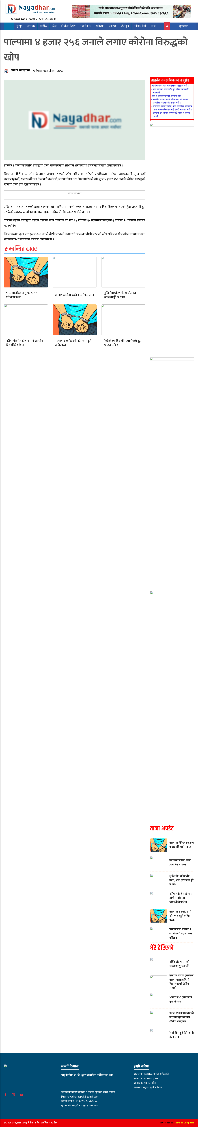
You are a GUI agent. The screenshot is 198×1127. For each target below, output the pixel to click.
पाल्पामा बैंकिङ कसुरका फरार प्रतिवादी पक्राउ (21, 295)
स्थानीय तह (85, 26)
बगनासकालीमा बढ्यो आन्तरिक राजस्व (74, 295)
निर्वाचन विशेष (68, 26)
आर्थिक (43, 26)
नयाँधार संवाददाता (20, 70)
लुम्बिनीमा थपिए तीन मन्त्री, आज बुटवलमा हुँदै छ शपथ (120, 295)
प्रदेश (54, 26)
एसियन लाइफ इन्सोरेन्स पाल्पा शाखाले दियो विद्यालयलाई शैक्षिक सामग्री (181, 981)
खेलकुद (125, 26)
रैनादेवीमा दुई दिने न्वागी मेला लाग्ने (181, 1035)
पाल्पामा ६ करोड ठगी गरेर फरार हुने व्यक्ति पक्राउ (73, 343)
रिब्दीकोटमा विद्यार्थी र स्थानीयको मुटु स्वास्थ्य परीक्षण (122, 343)
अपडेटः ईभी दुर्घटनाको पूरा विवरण (180, 999)
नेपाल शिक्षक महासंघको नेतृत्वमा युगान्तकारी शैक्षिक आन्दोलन (181, 1017)
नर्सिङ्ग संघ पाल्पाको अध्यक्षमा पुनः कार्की (179, 964)
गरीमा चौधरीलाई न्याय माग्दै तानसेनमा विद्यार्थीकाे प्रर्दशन (25, 343)
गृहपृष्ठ (19, 26)
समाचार (31, 26)
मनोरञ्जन (100, 26)
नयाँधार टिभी (140, 26)
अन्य (153, 26)
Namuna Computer (184, 1123)
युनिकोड (183, 26)
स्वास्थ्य (112, 26)
